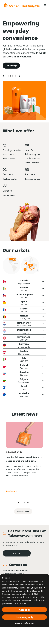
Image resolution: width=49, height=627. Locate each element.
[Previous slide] (4, 76)
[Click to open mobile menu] (45, 5)
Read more (11, 491)
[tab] (8, 76)
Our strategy (11, 65)
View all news (23, 511)
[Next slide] (20, 76)
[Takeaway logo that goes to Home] (22, 5)
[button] (24, 281)
